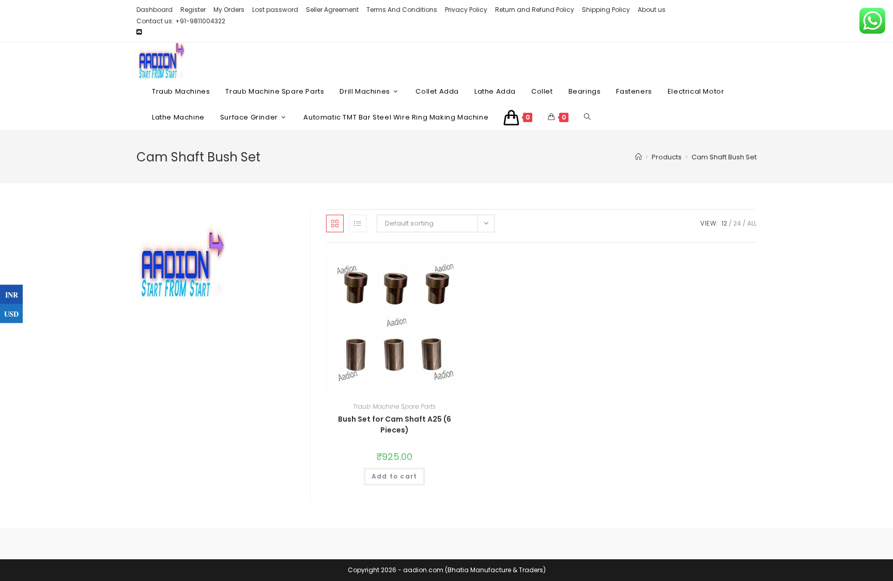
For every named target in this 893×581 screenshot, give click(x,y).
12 (724, 223)
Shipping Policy (606, 9)
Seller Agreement (332, 9)
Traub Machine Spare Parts (394, 406)
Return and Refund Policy (534, 9)
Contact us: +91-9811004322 (180, 21)
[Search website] (587, 117)
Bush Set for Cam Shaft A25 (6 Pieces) (394, 424)
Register (193, 9)
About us (652, 9)
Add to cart (394, 476)
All (752, 223)
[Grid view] (335, 223)
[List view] (357, 223)
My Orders (228, 9)
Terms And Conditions (401, 9)
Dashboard (154, 9)
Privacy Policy (466, 9)
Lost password (275, 9)
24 (737, 223)
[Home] (638, 157)
